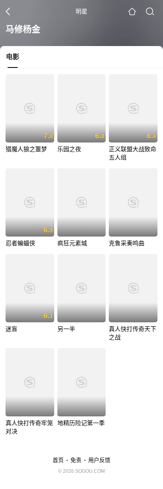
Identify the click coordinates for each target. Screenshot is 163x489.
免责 (76, 460)
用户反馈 (99, 460)
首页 (58, 460)
